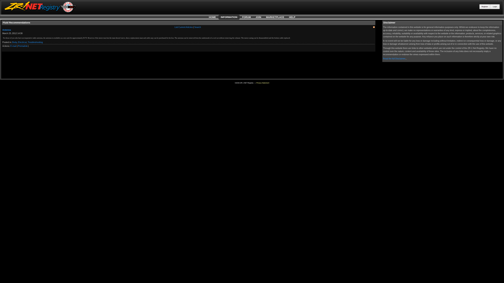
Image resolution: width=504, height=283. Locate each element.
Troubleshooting (35, 42)
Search (197, 27)
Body (14, 42)
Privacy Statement (262, 83)
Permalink (22, 46)
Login (495, 7)
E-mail (13, 46)
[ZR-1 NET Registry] (40, 12)
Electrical (22, 42)
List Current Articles (184, 27)
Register (485, 7)
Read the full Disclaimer (394, 59)
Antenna (6, 30)
